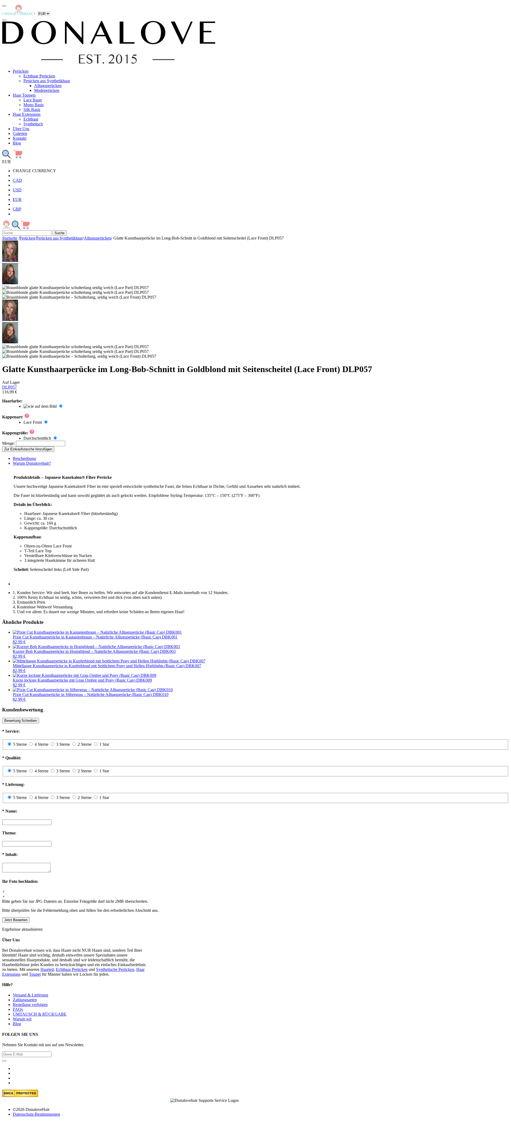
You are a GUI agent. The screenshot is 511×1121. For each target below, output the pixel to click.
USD (17, 190)
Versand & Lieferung (30, 995)
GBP (17, 209)
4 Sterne (41, 744)
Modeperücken (46, 90)
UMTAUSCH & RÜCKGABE (40, 1014)
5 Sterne (20, 744)
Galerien (20, 133)
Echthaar (30, 119)
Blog (17, 143)
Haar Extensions (26, 114)
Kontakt (19, 138)
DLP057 (9, 387)
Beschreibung (24, 458)
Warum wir (22, 1019)
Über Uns (21, 128)
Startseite (9, 238)
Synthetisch (33, 124)
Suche (59, 233)
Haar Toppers (24, 95)
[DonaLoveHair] (108, 62)
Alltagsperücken (47, 85)
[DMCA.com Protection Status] (20, 1095)
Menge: (8, 443)
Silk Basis (31, 109)
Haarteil (47, 969)
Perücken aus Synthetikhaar (46, 81)
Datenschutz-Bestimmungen (36, 1114)
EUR (17, 199)
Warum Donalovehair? (32, 463)
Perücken (20, 71)
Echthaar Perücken (39, 76)
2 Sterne (85, 744)
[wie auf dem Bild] (43, 406)
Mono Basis (33, 104)
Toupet (35, 974)
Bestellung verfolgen (30, 1004)
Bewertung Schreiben (20, 721)
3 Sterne (63, 744)
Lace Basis (32, 100)
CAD (17, 180)
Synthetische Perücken (115, 969)
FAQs (18, 1009)
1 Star (104, 744)
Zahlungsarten (25, 1000)
